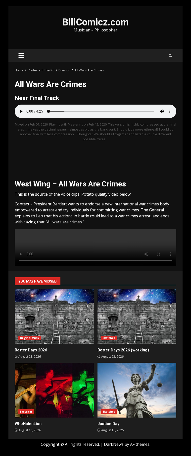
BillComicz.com (95, 22)
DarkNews (114, 444)
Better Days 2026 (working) (137, 316)
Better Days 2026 (54, 316)
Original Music (30, 338)
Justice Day (137, 390)
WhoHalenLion (54, 390)
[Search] (170, 55)
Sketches (109, 338)
